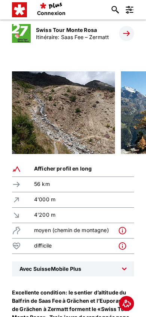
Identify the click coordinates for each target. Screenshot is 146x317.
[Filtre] (129, 9)
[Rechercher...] (115, 9)
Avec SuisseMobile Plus (50, 269)
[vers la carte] (126, 303)
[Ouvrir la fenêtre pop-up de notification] (124, 230)
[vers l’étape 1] (126, 33)
